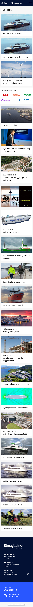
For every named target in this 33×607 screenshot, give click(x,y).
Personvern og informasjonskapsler (16, 604)
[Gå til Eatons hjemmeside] (27, 99)
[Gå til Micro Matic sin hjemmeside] (5, 100)
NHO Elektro (15, 596)
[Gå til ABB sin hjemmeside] (5, 95)
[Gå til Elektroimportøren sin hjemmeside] (16, 95)
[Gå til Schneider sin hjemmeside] (27, 95)
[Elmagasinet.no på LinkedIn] (28, 574)
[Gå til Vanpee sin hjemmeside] (16, 100)
